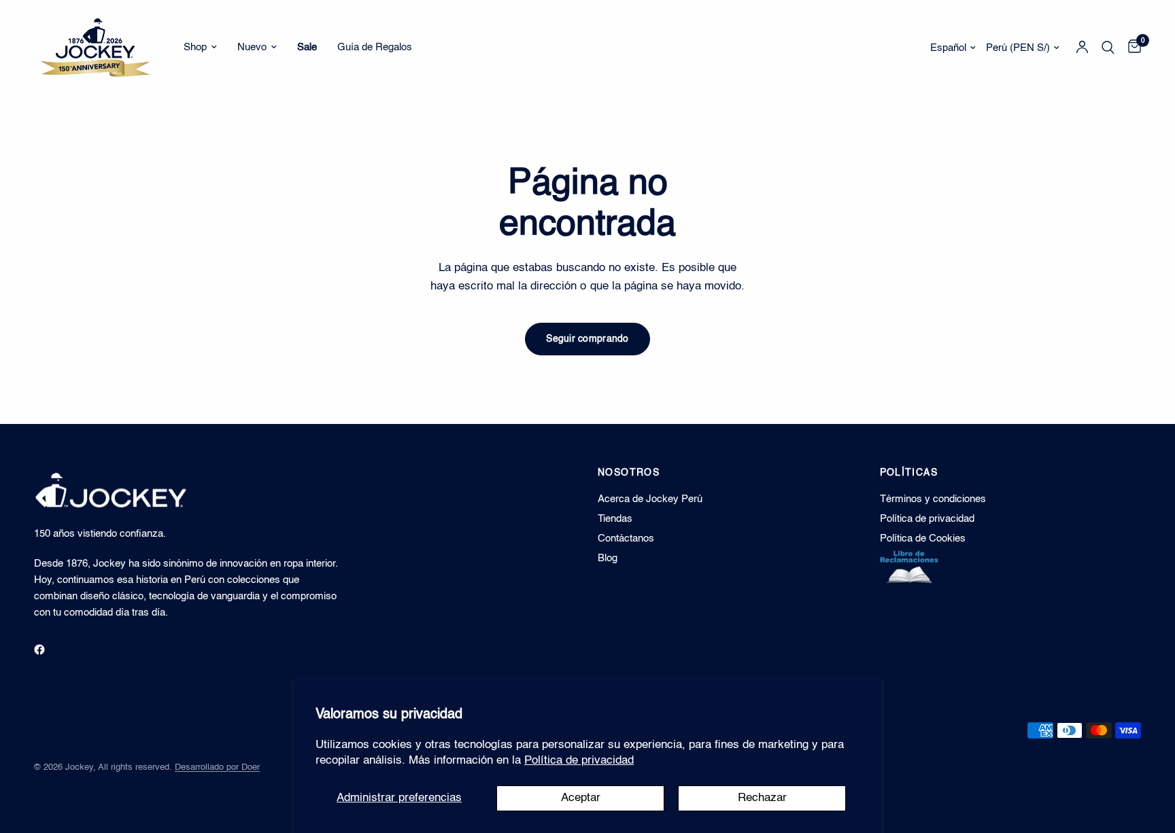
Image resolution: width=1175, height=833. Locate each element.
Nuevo (252, 47)
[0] (1131, 47)
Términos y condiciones (933, 499)
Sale (307, 47)
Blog (607, 558)
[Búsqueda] (1108, 47)
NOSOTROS (629, 473)
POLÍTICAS (909, 473)
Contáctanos (626, 538)
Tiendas (615, 519)
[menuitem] (200, 48)
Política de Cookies (923, 538)
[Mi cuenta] (1082, 47)
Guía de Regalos (374, 47)
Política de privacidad (579, 760)
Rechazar (762, 798)
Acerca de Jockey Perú (650, 499)
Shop (195, 47)
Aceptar (580, 798)
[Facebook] (49, 649)
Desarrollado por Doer (217, 767)
